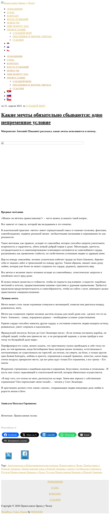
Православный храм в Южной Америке (44, 468)
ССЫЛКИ (18, 40)
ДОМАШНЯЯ (14, 9)
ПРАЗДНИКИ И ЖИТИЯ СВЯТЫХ (32, 36)
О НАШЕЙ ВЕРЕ (22, 33)
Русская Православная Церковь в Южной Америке (74, 472)
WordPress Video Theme (14, 511)
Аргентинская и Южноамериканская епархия (32, 465)
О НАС (11, 12)
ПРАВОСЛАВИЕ (16, 29)
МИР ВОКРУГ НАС (18, 26)
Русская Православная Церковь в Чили (22, 472)
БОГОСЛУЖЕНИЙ (17, 19)
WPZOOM (37, 511)
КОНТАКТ (13, 15)
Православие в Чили (70, 465)
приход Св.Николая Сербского (84, 468)
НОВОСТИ (13, 22)
